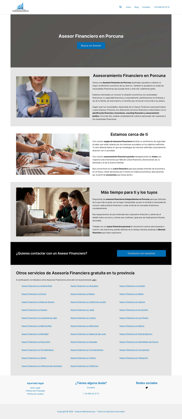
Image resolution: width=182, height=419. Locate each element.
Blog (137, 7)
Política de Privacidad (35, 391)
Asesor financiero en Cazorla (132, 302)
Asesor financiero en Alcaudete (84, 286)
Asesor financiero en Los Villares (133, 318)
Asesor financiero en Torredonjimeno (87, 350)
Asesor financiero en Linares (83, 318)
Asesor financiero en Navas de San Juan (88, 334)
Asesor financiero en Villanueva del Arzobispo (42, 366)
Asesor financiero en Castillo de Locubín (88, 302)
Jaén (94, 280)
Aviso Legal (35, 388)
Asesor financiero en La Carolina (133, 310)
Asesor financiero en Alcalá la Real (37, 286)
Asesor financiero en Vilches (83, 358)
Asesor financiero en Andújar (132, 286)
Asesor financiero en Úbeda (34, 358)
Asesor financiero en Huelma (34, 310)
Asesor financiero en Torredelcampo (38, 350)
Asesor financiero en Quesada (84, 342)
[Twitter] (147, 388)
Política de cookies (35, 394)
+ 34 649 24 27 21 (91, 393)
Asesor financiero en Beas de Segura (38, 302)
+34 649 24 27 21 (162, 7)
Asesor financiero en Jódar (82, 310)
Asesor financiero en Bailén (131, 294)
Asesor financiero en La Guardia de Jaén (39, 318)
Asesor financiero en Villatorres (84, 366)
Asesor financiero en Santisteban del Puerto (138, 342)
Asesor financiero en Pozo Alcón (36, 342)
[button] (120, 7)
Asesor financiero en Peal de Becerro (135, 334)
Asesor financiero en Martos (131, 326)
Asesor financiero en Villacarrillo (133, 358)
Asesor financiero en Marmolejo (85, 326)
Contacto (146, 7)
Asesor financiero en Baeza (83, 294)
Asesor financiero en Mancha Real (37, 326)
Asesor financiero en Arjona (34, 294)
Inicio (128, 7)
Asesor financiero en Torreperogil (134, 350)
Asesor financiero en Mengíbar (35, 334)
